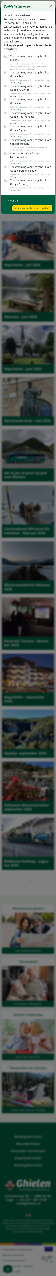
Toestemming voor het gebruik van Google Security (30, 182)
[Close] (50, 6)
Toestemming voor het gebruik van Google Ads (30, 101)
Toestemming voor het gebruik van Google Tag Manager (30, 114)
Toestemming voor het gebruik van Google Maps (30, 74)
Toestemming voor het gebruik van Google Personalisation (30, 168)
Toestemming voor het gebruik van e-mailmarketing (30, 141)
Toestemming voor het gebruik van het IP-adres (30, 58)
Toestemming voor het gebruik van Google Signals (30, 128)
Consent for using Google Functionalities (25, 155)
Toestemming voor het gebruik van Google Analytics (30, 87)
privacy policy (15, 82)
